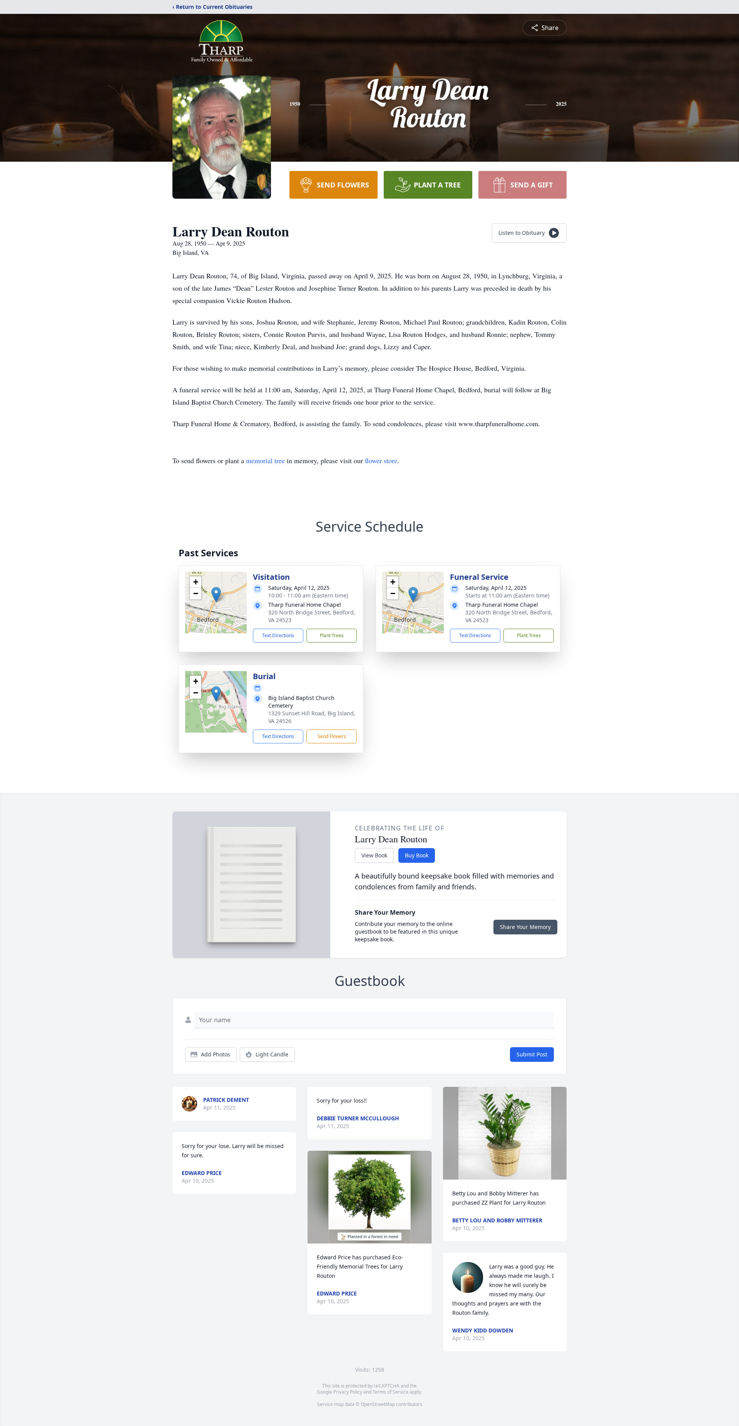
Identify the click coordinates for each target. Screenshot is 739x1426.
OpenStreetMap (378, 1404)
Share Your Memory (525, 927)
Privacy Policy (347, 1392)
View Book (374, 855)
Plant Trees (332, 635)
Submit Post (532, 1054)
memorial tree (265, 460)
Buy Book (416, 855)
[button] (216, 595)
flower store (381, 460)
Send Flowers (332, 736)
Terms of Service (390, 1392)
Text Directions (278, 635)
